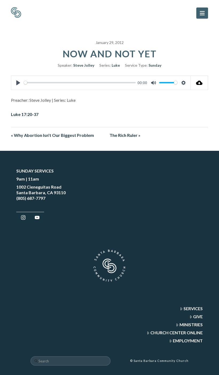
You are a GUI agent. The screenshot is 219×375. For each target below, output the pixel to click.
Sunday (154, 65)
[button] (202, 13)
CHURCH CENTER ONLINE (176, 332)
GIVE (198, 316)
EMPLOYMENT (188, 340)
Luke (116, 65)
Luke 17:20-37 (24, 114)
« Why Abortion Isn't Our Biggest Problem (52, 135)
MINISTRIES (191, 324)
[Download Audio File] (199, 83)
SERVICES (193, 308)
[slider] (80, 82)
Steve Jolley (83, 65)
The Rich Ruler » (125, 135)
